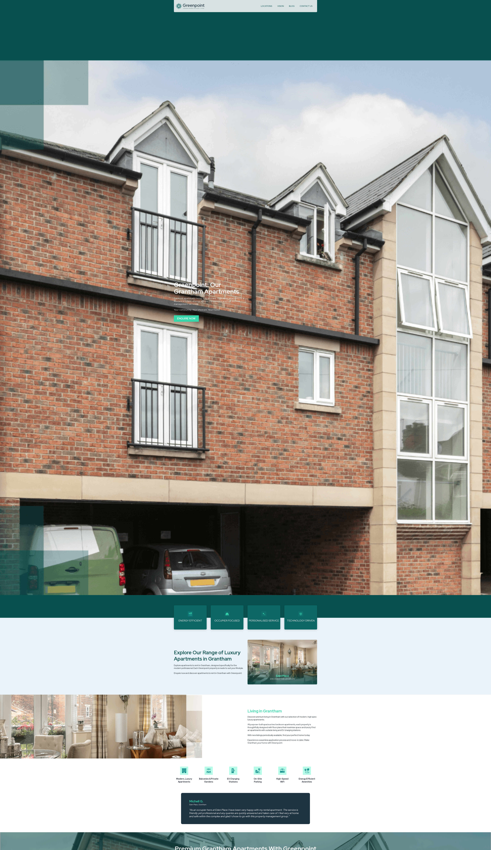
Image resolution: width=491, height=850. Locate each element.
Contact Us (306, 6)
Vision (280, 6)
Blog (292, 6)
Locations (266, 6)
